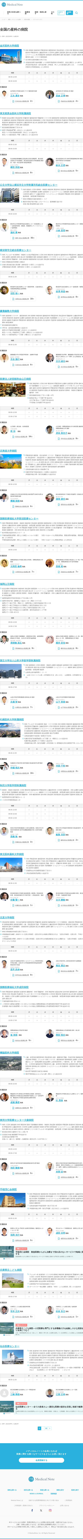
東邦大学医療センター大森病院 (17, 1120)
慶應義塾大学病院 (9, 311)
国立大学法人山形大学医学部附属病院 (20, 660)
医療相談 (27, 12)
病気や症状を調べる (14, 12)
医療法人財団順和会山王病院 (15, 379)
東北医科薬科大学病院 (12, 854)
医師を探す (75, 1490)
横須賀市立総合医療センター (15, 250)
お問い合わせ (64, 1505)
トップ (3, 19)
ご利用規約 (68, 1500)
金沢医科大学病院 (9, 45)
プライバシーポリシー (46, 1505)
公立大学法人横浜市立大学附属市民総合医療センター (28, 185)
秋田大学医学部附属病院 (13, 785)
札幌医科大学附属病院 (12, 719)
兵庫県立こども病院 (11, 1270)
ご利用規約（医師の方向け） (24, 1505)
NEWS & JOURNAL (36, 1493)
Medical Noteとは (17, 1500)
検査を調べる (44, 1490)
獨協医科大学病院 (9, 1052)
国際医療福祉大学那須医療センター (19, 518)
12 (46, 1428)
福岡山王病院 (7, 584)
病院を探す (60, 1490)
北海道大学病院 (8, 450)
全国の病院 (27, 19)
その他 (52, 12)
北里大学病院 (7, 917)
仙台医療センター (9, 1346)
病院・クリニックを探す (14, 19)
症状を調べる (28, 1490)
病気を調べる (12, 1490)
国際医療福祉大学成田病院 (14, 987)
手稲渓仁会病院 (8, 1189)
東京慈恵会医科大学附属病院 (15, 113)
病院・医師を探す (40, 12)
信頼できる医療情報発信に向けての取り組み (44, 1500)
